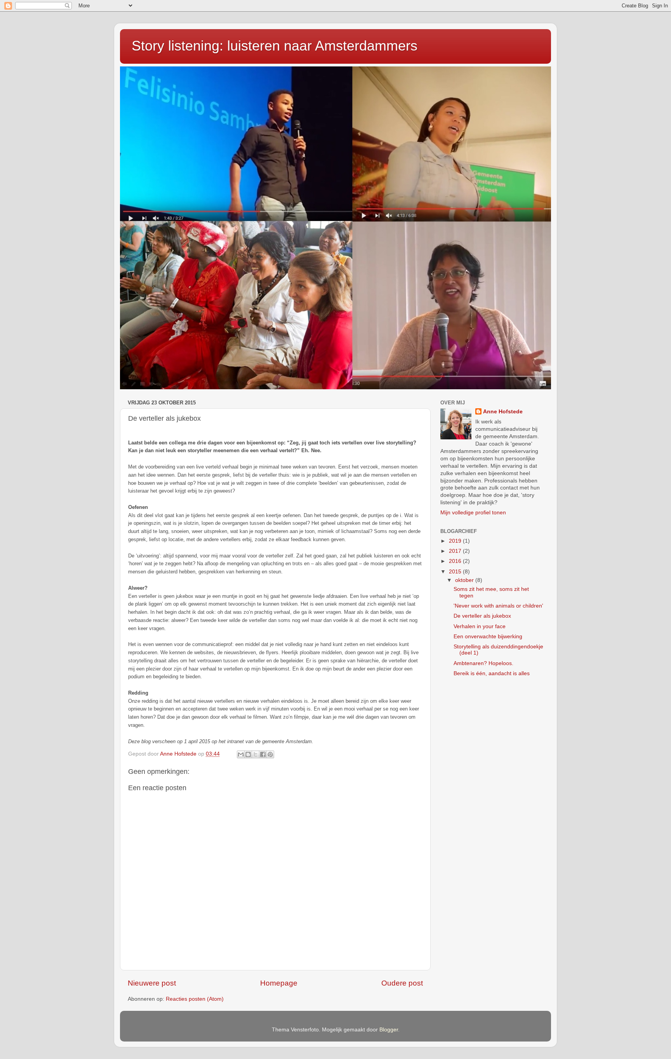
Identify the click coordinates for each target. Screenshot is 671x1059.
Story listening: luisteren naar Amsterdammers (274, 46)
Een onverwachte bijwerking (488, 636)
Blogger (388, 1030)
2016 (456, 561)
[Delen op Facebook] (263, 754)
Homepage (278, 983)
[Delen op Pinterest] (270, 754)
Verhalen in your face (480, 626)
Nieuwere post (152, 983)
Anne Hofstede (503, 412)
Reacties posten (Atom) (195, 999)
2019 (456, 541)
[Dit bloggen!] (248, 754)
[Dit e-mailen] (241, 754)
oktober (465, 580)
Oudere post (402, 983)
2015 (456, 572)
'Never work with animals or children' (498, 606)
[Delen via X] (255, 754)
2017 (456, 551)
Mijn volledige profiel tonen (473, 513)
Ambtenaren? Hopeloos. (483, 663)
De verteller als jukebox (482, 616)
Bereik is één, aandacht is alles (492, 673)
